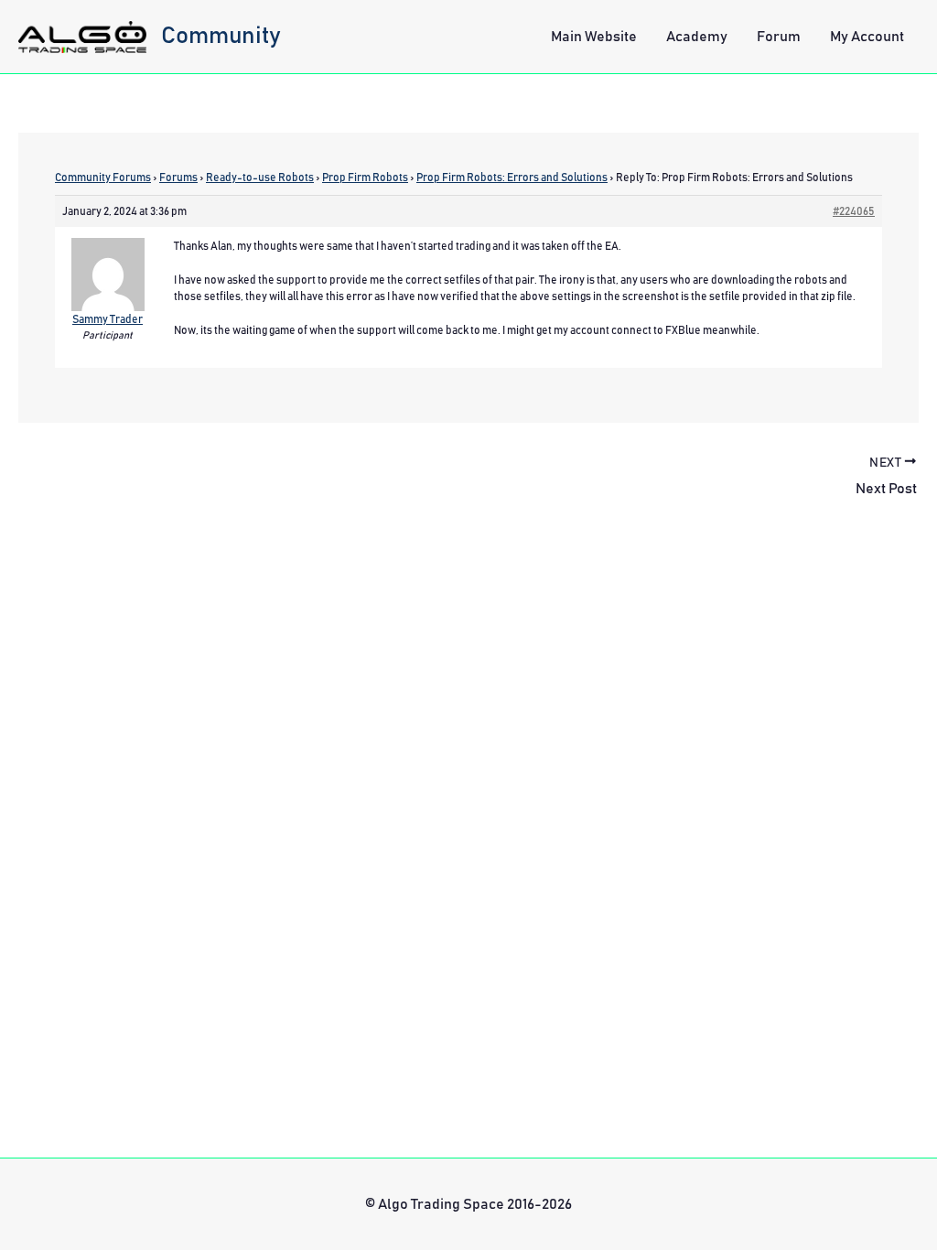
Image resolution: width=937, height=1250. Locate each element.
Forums (178, 177)
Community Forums (103, 177)
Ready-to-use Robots (260, 177)
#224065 (854, 211)
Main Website (594, 36)
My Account (867, 36)
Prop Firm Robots (365, 177)
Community (221, 36)
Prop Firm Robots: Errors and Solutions (512, 177)
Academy (696, 36)
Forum (779, 36)
